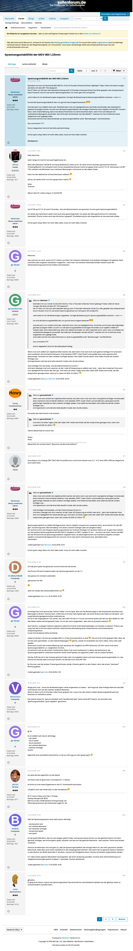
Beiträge (12, 64)
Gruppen (64, 18)
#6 (124, 390)
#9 (124, 562)
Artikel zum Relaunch (92, 34)
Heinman (47, 545)
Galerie (52, 18)
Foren (21, 18)
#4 (124, 251)
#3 (124, 205)
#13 (123, 771)
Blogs (31, 18)
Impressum (113, 929)
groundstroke (49, 379)
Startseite (9, 18)
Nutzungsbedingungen (94, 929)
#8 (124, 487)
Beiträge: (10, 109)
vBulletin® (66, 938)
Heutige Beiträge (12, 23)
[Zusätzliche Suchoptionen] (101, 19)
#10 (123, 607)
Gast (46, 596)
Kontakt (64, 929)
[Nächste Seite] (105, 71)
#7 (124, 456)
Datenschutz (76, 929)
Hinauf (124, 929)
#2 (124, 151)
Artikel (41, 18)
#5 (124, 295)
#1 (124, 78)
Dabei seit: (11, 105)
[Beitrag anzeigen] (49, 300)
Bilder (45, 64)
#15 (123, 875)
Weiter (122, 919)
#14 (123, 815)
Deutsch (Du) (13, 929)
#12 (123, 727)
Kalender (38, 23)
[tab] (12, 64)
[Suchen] (105, 19)
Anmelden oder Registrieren (113, 14)
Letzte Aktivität (29, 64)
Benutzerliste (26, 23)
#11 (124, 683)
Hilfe (56, 929)
